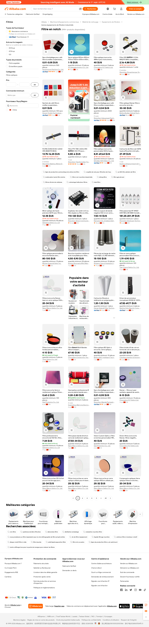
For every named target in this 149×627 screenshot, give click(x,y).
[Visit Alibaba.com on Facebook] (121, 589)
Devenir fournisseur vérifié (129, 577)
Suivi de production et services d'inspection (45, 582)
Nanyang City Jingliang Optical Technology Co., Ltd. (104, 221)
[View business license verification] (95, 623)
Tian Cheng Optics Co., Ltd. (129, 267)
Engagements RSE (11, 572)
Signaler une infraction (99, 585)
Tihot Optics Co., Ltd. (49, 359)
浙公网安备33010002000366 (112, 623)
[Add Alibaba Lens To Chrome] (35, 606)
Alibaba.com (112, 606)
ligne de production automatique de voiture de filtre (62, 172)
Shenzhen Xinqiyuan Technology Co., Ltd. (130, 221)
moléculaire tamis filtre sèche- (55, 177)
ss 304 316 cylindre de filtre (127, 172)
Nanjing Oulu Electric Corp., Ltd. (130, 308)
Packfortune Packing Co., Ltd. (53, 69)
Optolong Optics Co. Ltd (51, 223)
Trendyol (99, 616)
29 (106, 498)
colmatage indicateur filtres (78, 182)
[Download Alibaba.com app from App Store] (124, 606)
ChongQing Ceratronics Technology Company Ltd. (79, 357)
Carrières (8, 577)
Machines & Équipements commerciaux (64, 22)
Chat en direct (96, 568)
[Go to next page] (110, 498)
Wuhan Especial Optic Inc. (51, 263)
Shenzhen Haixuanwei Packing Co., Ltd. (104, 118)
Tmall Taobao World (63, 616)
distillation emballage (72, 532)
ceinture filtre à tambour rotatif (126, 537)
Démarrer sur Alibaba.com (129, 568)
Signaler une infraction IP (100, 581)
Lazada (74, 616)
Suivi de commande (127, 572)
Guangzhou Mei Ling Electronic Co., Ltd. (79, 405)
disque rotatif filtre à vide (18, 542)
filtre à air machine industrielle (82, 177)
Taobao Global (84, 616)
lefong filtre (103, 177)
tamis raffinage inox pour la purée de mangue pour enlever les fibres (32, 547)
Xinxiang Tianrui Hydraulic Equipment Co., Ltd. (104, 263)
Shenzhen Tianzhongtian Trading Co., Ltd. (79, 162)
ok (35, 85)
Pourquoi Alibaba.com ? (13, 563)
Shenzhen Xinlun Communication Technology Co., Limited (79, 221)
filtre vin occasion (78, 542)
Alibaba (44, 22)
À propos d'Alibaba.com (14, 559)
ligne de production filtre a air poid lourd (104, 542)
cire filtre (13, 532)
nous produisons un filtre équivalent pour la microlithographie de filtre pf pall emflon (37, 537)
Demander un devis (69, 570)
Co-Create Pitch (11, 568)
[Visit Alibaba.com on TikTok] (144, 589)
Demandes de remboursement (102, 577)
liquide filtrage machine (102, 537)
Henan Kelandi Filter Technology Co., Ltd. (104, 308)
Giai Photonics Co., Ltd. (50, 402)
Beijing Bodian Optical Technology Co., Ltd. (130, 113)
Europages (108, 616)
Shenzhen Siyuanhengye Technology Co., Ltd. (130, 72)
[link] (146, 605)
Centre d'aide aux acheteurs (101, 563)
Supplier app (59, 606)
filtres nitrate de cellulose (53, 182)
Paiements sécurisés (41, 563)
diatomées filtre (52, 532)
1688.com (50, 616)
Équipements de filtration (111, 22)
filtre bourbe (37, 542)
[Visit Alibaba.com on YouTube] (140, 589)
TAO (92, 616)
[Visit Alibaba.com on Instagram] (135, 589)
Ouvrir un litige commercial (101, 572)
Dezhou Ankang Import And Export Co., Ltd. (130, 164)
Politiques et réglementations (44, 588)
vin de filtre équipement (79, 537)
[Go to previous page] (73, 498)
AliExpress (41, 616)
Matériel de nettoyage (90, 22)
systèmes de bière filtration (32, 532)
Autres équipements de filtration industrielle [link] (57, 25)
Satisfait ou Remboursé (42, 568)
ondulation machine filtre (94, 532)
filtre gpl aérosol (118, 177)
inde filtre (97, 182)
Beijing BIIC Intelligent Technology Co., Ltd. (104, 357)
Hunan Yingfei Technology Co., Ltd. (53, 113)
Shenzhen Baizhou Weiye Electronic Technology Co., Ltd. (53, 164)
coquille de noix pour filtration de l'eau (98, 172)
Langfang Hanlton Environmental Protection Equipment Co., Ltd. (130, 357)
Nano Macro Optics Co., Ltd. (52, 308)
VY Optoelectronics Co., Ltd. (78, 67)
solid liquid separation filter (57, 542)
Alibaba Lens (15, 605)
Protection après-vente (42, 577)
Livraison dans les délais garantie (45, 572)
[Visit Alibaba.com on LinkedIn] (126, 589)
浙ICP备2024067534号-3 (134, 623)
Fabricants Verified (69, 566)
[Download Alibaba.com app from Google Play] (138, 606)
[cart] (115, 9)
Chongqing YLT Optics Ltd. (103, 67)
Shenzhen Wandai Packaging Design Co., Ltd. (104, 402)
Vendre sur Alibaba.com (128, 563)
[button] (80, 8)
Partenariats (124, 581)
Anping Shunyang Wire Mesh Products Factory (79, 263)
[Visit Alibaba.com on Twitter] (130, 589)
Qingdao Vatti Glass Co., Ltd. (104, 161)
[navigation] (22, 260)
